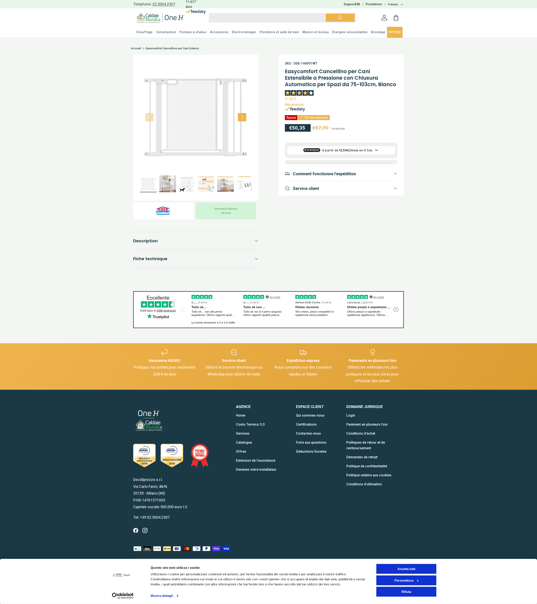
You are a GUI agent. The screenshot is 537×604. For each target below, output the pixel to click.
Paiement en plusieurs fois (367, 424)
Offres (241, 451)
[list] (195, 117)
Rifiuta (406, 592)
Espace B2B (352, 4)
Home (240, 415)
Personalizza (404, 580)
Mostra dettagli (162, 596)
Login (350, 415)
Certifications (306, 424)
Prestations (374, 4)
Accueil (136, 48)
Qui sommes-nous (310, 415)
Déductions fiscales (311, 451)
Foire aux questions (311, 442)
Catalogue (244, 442)
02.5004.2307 (163, 4)
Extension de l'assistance (255, 460)
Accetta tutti (406, 569)
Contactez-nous (308, 433)
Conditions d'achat (360, 433)
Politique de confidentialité (366, 466)
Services (242, 433)
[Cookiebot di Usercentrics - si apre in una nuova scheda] (122, 596)
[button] (396, 17)
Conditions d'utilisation (364, 484)
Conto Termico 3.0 (250, 424)
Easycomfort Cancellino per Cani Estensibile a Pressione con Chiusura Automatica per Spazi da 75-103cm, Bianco (174, 48)
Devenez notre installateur (256, 470)
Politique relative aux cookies (368, 475)
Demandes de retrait (362, 457)
